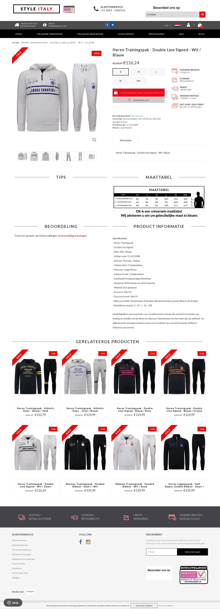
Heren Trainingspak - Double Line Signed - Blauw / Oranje (184, 409)
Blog (202, 34)
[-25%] (35, 451)
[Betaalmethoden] (30, 591)
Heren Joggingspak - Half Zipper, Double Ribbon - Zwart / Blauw (184, 485)
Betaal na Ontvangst (21, 554)
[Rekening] (188, 25)
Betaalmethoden (20, 545)
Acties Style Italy (20, 573)
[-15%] (85, 451)
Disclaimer (17, 568)
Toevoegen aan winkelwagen (141, 92)
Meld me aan (192, 552)
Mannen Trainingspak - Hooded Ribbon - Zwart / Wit (85, 485)
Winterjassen (156, 34)
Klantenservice (19, 540)
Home (18, 34)
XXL (138, 80)
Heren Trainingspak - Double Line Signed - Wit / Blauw (58, 42)
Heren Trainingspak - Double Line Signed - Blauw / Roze (135, 409)
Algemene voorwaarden (23, 559)
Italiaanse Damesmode (90, 34)
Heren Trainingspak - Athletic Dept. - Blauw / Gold (35, 409)
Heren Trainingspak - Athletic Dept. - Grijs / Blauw (85, 409)
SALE (181, 34)
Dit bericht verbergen (144, 606)
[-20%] (35, 376)
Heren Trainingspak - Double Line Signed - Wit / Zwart (36, 485)
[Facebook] (80, 542)
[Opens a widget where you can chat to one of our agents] (12, 603)
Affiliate (16, 577)
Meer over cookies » (166, 606)
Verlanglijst (141, 100)
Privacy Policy (18, 563)
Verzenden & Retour (22, 549)
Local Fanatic (126, 34)
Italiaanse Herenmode (50, 34)
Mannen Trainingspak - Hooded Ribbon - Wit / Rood (135, 485)
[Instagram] (88, 542)
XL (120, 80)
